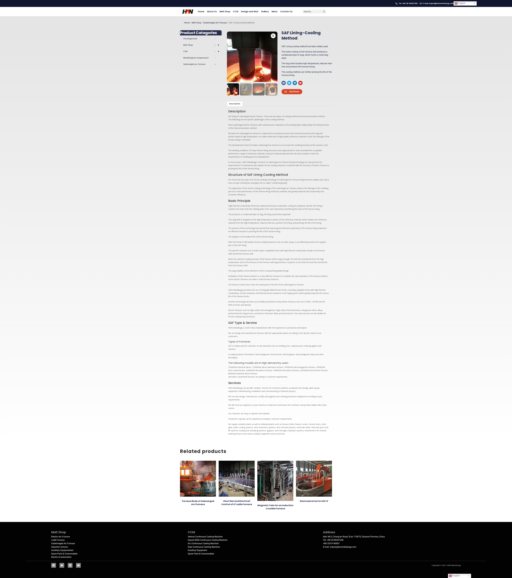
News (274, 11)
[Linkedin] (295, 83)
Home (201, 11)
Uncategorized (199, 38)
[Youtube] (300, 83)
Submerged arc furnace (199, 64)
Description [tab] (234, 103)
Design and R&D (249, 11)
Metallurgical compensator (199, 57)
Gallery (265, 11)
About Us (212, 11)
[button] (273, 35)
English (461, 3)
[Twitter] (289, 83)
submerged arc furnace (250, 133)
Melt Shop (224, 11)
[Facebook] (283, 83)
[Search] (324, 11)
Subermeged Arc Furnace (215, 23)
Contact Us (286, 11)
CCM (235, 11)
